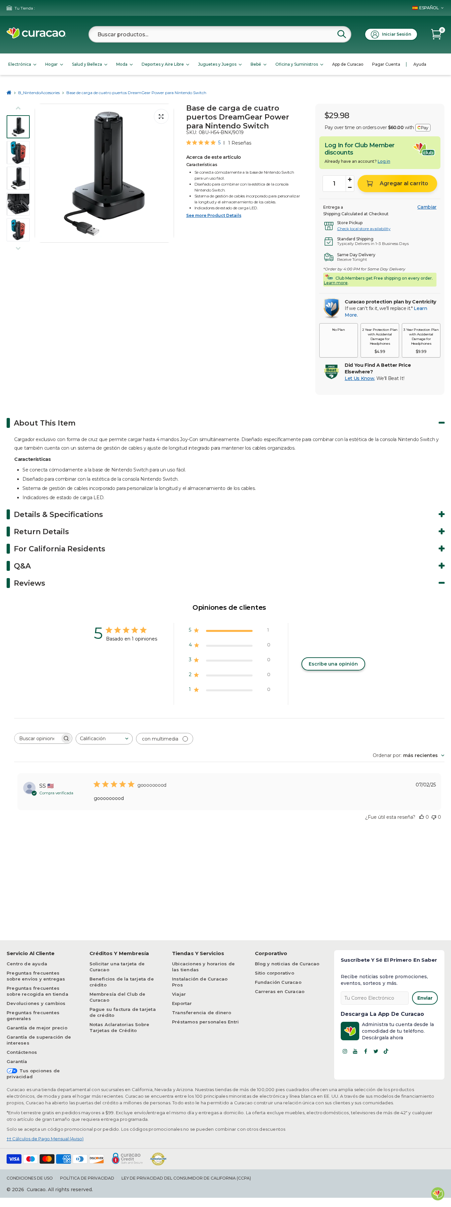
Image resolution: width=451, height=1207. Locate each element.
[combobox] (219, 34)
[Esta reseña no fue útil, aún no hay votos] (434, 817)
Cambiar (426, 207)
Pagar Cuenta (386, 64)
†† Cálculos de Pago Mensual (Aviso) (45, 1138)
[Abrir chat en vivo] (437, 1193)
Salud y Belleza (87, 64)
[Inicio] (9, 92)
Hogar (51, 64)
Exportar (182, 1003)
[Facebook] (365, 1051)
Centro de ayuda (27, 963)
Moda (121, 64)
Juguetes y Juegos (217, 64)
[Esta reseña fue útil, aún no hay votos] (421, 817)
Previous (41, 173)
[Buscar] (341, 34)
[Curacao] (36, 37)
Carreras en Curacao (280, 991)
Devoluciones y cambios (36, 1003)
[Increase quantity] (350, 180)
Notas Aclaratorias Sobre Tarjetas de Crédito (119, 1027)
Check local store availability (364, 228)
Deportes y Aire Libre (163, 64)
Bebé (256, 64)
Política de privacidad (87, 1178)
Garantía (17, 1061)
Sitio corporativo (274, 973)
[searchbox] (37, 738)
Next (167, 173)
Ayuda (419, 64)
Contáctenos (22, 1052)
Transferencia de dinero (201, 1012)
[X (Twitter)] (375, 1051)
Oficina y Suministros (296, 64)
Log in (384, 161)
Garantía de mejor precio (37, 1027)
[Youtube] (355, 1051)
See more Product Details (213, 215)
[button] (338, 340)
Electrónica (19, 64)
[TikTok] (386, 1051)
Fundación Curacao (278, 982)
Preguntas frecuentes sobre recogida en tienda (37, 991)
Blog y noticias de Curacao (287, 963)
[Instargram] (345, 1051)
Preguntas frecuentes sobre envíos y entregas (36, 976)
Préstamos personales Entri (205, 1021)
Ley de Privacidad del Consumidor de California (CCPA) (186, 1178)
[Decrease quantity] (350, 187)
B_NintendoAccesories (39, 92)
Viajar (179, 994)
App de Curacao (348, 64)
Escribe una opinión (333, 664)
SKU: (191, 132)
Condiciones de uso (30, 1178)
